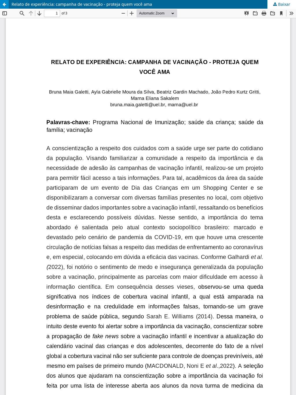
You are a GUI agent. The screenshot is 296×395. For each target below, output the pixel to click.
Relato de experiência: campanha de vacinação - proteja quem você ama (82, 4)
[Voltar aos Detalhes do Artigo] (4, 4)
